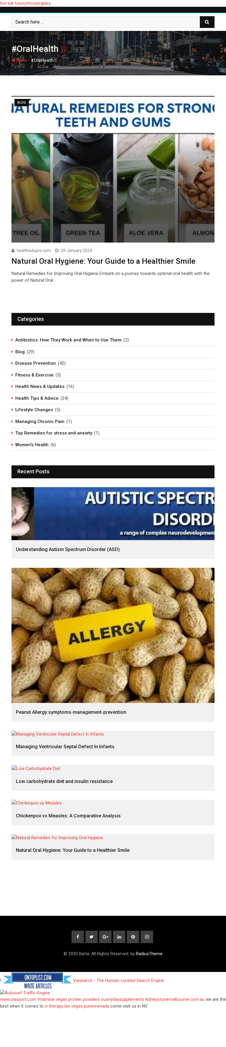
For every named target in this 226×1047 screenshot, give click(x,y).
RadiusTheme (149, 953)
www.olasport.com (18, 999)
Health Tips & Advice (37, 398)
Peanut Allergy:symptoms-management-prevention (71, 712)
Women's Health (32, 444)
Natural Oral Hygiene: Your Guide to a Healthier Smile (103, 261)
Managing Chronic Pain (39, 421)
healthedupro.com (34, 250)
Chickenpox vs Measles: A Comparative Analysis (68, 816)
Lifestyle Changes (34, 409)
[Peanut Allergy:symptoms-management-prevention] (113, 635)
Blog (20, 351)
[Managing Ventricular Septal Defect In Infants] (113, 734)
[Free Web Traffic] (113, 993)
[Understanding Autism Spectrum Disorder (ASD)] (113, 513)
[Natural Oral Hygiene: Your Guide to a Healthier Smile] (113, 837)
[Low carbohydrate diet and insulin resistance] (113, 768)
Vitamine (45, 999)
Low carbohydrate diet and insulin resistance (64, 781)
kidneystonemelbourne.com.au (175, 999)
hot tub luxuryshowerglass (25, 3)
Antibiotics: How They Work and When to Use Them (68, 340)
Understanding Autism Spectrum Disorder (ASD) (68, 549)
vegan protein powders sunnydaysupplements (100, 999)
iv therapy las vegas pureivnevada (77, 1006)
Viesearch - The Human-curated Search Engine (118, 980)
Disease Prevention (35, 363)
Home (21, 60)
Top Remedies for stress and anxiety (53, 433)
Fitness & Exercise (34, 375)
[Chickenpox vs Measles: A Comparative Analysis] (113, 803)
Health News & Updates (39, 386)
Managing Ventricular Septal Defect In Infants (65, 746)
